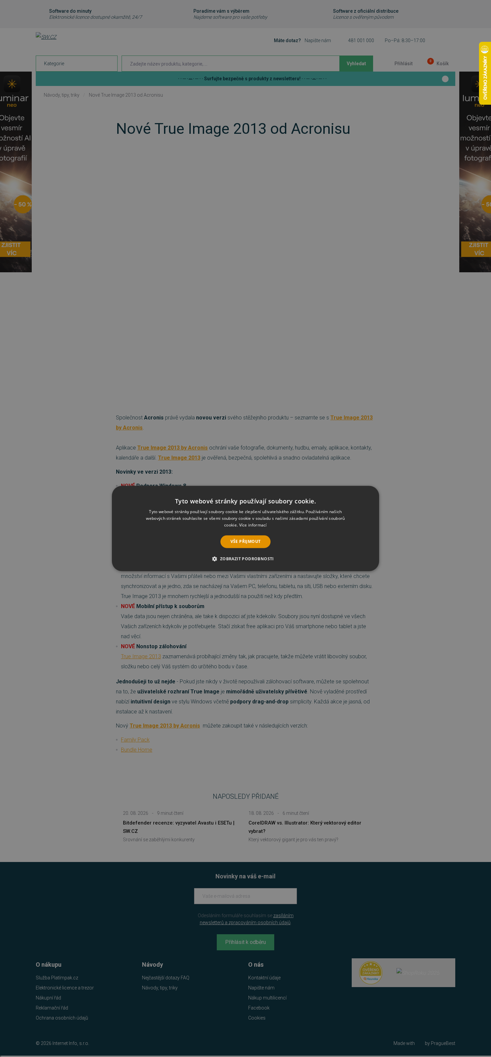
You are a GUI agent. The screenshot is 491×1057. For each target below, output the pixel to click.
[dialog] (245, 528)
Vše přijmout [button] (245, 541)
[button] (245, 559)
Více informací (253, 525)
